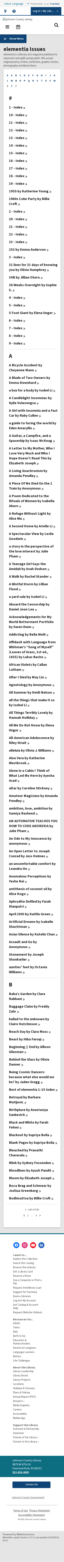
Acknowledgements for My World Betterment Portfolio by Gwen (31, 622)
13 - (16, 137)
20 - (16, 219)
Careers (17, 1409)
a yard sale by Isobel (26, 596)
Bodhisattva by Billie (29, 1198)
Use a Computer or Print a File (27, 1281)
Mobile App (19, 1418)
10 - (16, 115)
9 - (15, 343)
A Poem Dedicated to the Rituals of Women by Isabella (31, 501)
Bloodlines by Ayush (30, 1170)
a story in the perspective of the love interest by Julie (31, 551)
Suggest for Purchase (25, 1292)
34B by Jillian (24, 277)
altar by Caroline (29, 788)
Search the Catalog (23, 1263)
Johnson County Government (28, 1497)
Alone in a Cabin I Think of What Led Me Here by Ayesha (31, 775)
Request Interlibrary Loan (27, 1288)
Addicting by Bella (27, 634)
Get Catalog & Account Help (25, 1306)
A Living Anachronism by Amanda (28, 473)
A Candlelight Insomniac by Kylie (30, 400)
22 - (16, 234)
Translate (55, 3)
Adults (16, 1323)
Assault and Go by (23, 944)
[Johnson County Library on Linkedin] (41, 1245)
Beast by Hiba (25, 1039)
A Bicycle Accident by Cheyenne (25, 368)
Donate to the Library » (26, 1442)
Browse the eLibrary (24, 1267)
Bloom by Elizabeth (30, 1178)
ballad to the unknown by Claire (29, 1022)
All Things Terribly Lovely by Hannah (31, 715)
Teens (16, 1327)
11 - (16, 122)
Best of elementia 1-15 (32, 1089)
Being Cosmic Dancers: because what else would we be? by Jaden (31, 1077)
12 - (16, 130)
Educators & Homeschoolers (21, 1342)
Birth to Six (19, 1336)
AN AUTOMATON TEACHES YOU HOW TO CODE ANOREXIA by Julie (33, 826)
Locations (18, 1384)
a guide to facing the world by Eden (32, 426)
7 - (15, 328)
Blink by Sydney (30, 1162)
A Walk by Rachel (29, 576)
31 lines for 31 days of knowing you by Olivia (33, 267)
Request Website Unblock (27, 1312)
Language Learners (23, 1352)
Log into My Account (24, 1300)
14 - (16, 145)
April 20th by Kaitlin (29, 914)
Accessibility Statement (31, 1515)
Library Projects (22, 1380)
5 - (15, 305)
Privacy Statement (39, 1510)
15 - (16, 153)
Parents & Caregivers (24, 1348)
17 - (16, 168)
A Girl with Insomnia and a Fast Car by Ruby (33, 413)
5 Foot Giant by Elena (31, 312)
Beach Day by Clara (28, 1031)
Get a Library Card (23, 1272)
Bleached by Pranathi (26, 1153)
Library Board (20, 1375)
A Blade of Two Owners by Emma (29, 380)
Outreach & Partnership (26, 1429)
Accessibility (20, 1414)
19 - (16, 183)
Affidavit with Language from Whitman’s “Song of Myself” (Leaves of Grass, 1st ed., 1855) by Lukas (32, 650)
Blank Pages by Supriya (31, 1142)
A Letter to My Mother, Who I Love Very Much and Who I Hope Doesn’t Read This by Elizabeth (32, 456)
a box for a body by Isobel (30, 390)
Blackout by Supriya (29, 1135)
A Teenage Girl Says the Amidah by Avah (28, 566)
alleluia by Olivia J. (30, 750)
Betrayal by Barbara (25, 1100)
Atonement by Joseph (26, 957)
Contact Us (31, 1484)
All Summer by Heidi (30, 692)
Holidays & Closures (24, 1388)
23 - (16, 242)
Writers (17, 1356)
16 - (16, 160)
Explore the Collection (25, 1259)
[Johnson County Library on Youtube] (33, 1245)
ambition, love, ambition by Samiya (30, 811)
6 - (15, 320)
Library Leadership (23, 1371)
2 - (15, 211)
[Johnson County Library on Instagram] (25, 1245)
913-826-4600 (20, 1472)
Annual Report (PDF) (24, 1397)
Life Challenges (21, 1361)
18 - (16, 176)
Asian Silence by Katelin (32, 934)
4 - (15, 297)
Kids (15, 1332)
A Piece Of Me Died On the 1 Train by (30, 486)
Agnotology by (30, 684)
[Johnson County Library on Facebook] (16, 1245)
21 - (16, 226)
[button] (5, 11)
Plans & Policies (21, 1392)
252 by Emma (27, 249)
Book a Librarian (22, 1296)
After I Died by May (26, 677)
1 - (15, 107)
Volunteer (18, 1433)
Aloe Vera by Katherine (27, 761)
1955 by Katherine (29, 191)
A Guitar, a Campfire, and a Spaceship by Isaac (30, 438)
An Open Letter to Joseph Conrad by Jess (29, 854)
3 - (15, 257)
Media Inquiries (21, 1405)
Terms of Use (20, 1510)
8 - (15, 335)
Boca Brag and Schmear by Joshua (30, 1188)
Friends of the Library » (25, 1437)
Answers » (18, 1401)
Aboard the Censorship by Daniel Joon (29, 607)
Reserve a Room (22, 1276)
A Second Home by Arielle (30, 526)
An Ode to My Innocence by (30, 841)
